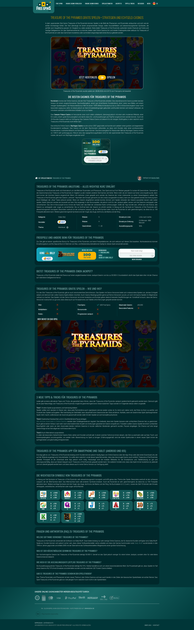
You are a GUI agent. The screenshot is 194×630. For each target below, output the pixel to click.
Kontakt (156, 625)
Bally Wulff (139, 543)
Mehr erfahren (137, 259)
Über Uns (147, 625)
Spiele (85, 149)
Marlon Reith (155, 178)
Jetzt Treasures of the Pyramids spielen (95, 159)
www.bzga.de (89, 608)
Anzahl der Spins (87, 250)
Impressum (38, 623)
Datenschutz (48, 623)
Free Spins (96, 145)
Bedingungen (102, 250)
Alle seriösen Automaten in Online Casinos (51, 421)
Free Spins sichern (136, 255)
